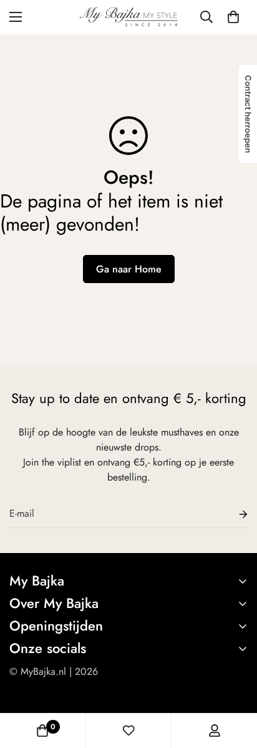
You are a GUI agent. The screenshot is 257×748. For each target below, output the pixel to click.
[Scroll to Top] (234, 681)
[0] (233, 16)
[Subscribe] (233, 514)
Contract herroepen (248, 114)
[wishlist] (128, 730)
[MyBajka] (128, 17)
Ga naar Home (129, 269)
